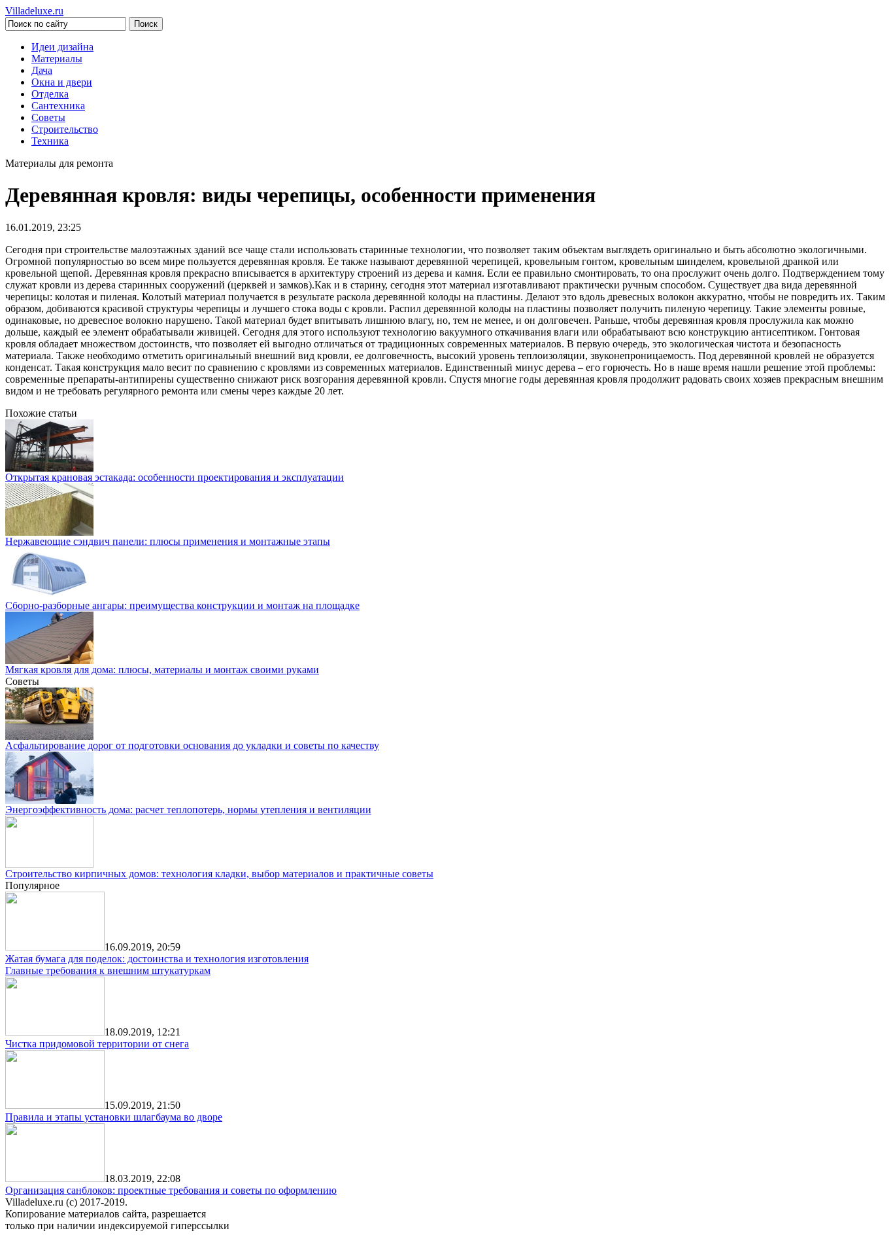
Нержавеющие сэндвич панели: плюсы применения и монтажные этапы (167, 541)
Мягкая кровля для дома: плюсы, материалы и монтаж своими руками (162, 669)
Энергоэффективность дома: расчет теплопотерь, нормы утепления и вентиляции (188, 809)
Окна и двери (61, 82)
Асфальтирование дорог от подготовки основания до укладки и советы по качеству (192, 745)
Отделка (50, 93)
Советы (48, 117)
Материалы (56, 58)
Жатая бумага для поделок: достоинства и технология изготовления (157, 958)
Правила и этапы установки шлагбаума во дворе (113, 1117)
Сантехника (58, 105)
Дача (41, 70)
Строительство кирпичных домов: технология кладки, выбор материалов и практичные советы (219, 873)
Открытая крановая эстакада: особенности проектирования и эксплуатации (174, 477)
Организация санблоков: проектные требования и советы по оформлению (171, 1190)
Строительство (64, 129)
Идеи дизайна (62, 46)
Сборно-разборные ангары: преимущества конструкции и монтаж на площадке (182, 605)
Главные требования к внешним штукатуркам (108, 970)
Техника (50, 141)
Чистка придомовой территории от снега (97, 1043)
